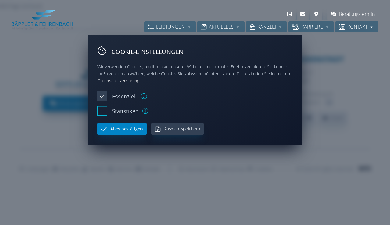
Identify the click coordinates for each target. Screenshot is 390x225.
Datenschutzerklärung (118, 80)
